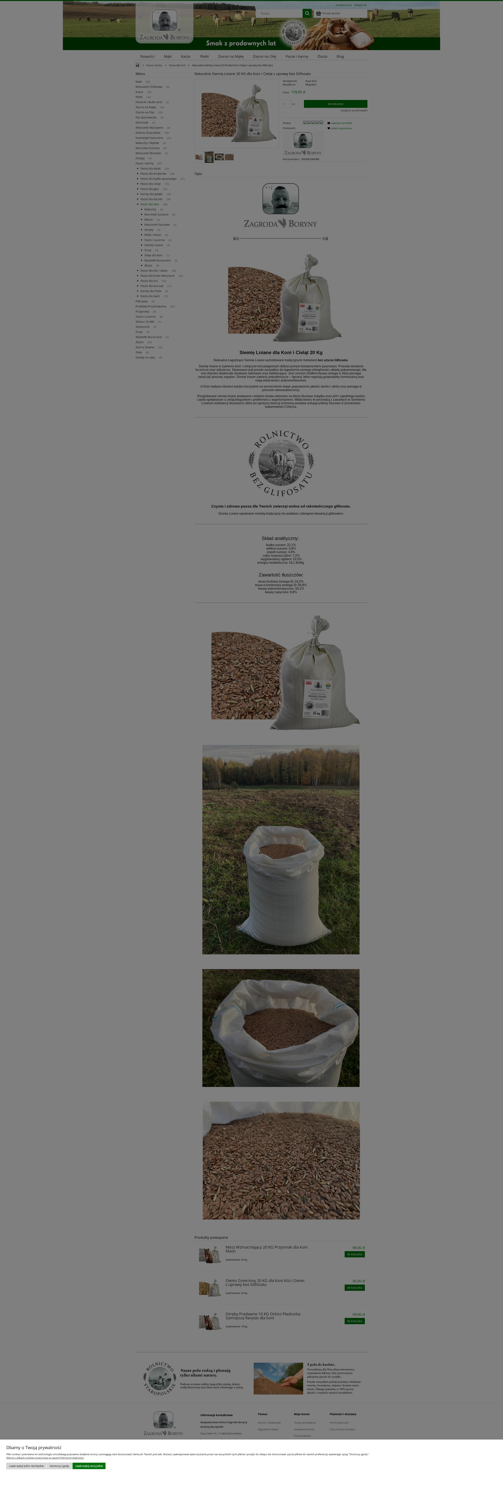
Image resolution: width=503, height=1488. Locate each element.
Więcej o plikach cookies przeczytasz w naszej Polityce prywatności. (45, 1458)
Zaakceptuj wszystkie (89, 1466)
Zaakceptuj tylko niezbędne (26, 1466)
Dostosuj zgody (59, 1466)
